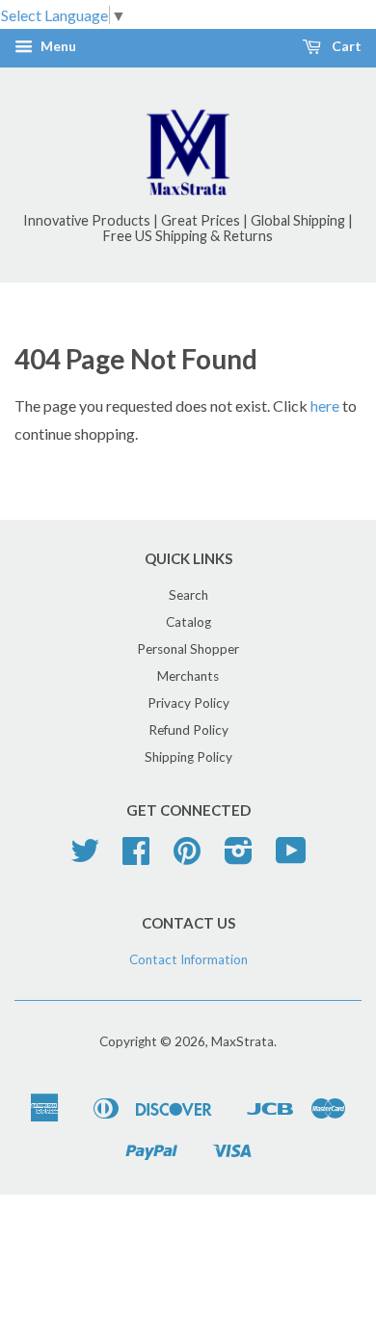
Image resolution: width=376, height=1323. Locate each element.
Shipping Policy (188, 757)
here (324, 405)
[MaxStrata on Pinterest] (187, 857)
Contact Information (188, 959)
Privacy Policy (188, 703)
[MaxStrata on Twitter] (84, 857)
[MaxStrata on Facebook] (135, 857)
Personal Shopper (188, 649)
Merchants (188, 676)
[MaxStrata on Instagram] (239, 857)
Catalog (188, 622)
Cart (345, 47)
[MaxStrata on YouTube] (291, 857)
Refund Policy (188, 730)
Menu (57, 47)
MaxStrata (242, 1041)
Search (188, 595)
